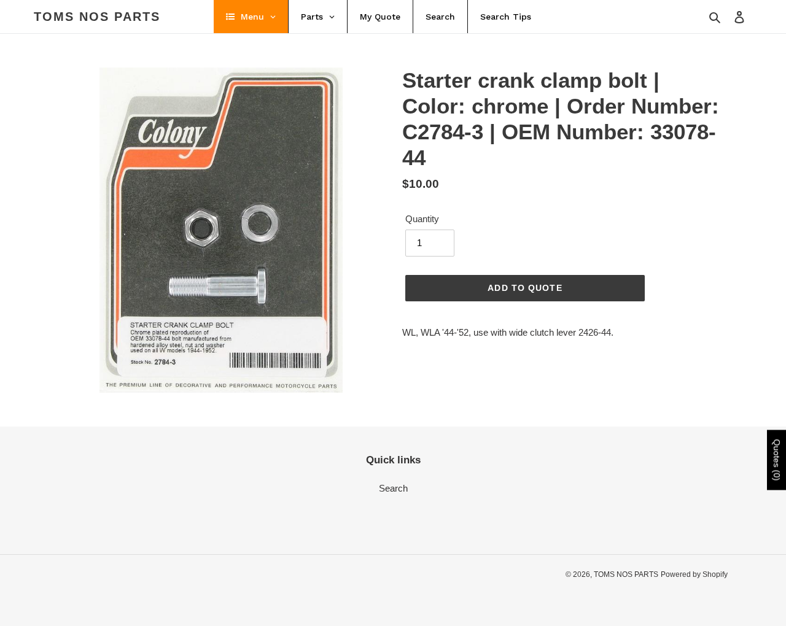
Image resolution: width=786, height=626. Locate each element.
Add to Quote (525, 288)
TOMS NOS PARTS (97, 16)
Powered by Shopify (694, 574)
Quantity (422, 219)
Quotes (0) (777, 460)
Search (393, 488)
